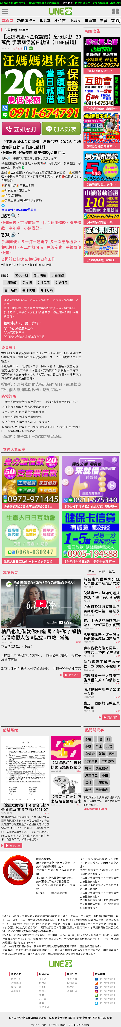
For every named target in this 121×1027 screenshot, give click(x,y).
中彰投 (75, 20)
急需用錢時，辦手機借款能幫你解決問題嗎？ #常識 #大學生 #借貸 (102, 636)
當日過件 (10, 290)
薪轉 (102, 753)
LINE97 (78, 642)
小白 (105, 775)
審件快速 (28, 290)
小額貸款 (101, 782)
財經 (101, 571)
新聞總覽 (72, 979)
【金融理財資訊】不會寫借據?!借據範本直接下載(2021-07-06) (25, 807)
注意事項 (16, 983)
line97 (117, 587)
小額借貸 (10, 282)
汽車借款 (91, 775)
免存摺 (27, 282)
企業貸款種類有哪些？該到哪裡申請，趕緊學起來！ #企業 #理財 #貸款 (102, 608)
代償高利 (91, 761)
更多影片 (74, 675)
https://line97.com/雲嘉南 (18, 209)
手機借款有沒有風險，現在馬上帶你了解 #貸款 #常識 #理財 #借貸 (102, 650)
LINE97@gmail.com (95, 808)
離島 (41, 1003)
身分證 (90, 753)
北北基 (45, 20)
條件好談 (46, 290)
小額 (88, 746)
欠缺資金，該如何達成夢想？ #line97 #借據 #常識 (102, 594)
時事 (91, 571)
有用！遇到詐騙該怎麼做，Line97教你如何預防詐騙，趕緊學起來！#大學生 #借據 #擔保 (102, 622)
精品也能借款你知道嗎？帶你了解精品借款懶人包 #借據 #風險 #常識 (41, 634)
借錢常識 (72, 983)
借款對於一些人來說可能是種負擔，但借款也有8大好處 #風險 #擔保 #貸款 (102, 677)
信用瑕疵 (39, 275)
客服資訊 (16, 991)
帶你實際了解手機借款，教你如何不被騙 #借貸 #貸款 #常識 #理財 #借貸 (102, 663)
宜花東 (42, 999)
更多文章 (15, 845)
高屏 (103, 20)
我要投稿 (72, 991)
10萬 (109, 746)
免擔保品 (61, 282)
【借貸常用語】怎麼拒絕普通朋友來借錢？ (66, 798)
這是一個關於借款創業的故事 (102, 705)
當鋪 (88, 782)
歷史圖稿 (44, 1007)
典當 (88, 789)
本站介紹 (16, 979)
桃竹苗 (60, 20)
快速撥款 (101, 768)
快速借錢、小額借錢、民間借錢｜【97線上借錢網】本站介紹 (60, 963)
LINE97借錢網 (107, 979)
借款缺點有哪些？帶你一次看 (102, 691)
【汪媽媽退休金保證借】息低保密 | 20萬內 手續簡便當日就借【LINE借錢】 (60, 11)
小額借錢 (57, 275)
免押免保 (43, 282)
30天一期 (21, 275)
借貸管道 (10, 30)
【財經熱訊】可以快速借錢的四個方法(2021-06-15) (66, 764)
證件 (112, 753)
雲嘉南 (7, 20)
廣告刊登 (16, 987)
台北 (98, 746)
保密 (88, 739)
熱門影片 (72, 987)
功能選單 (24, 20)
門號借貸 (101, 789)
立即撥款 (108, 761)
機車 (88, 768)
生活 (112, 571)
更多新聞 (112, 717)
